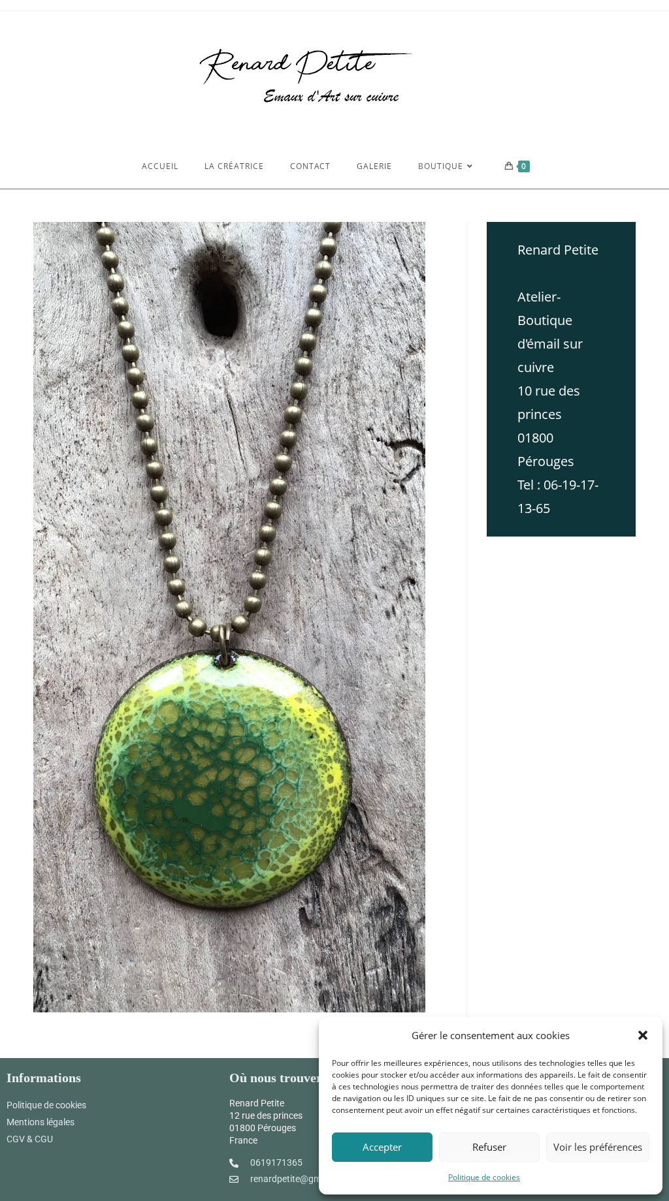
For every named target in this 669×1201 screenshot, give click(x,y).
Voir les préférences (597, 1146)
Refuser (489, 1146)
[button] (642, 1035)
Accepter (382, 1146)
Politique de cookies (484, 1177)
